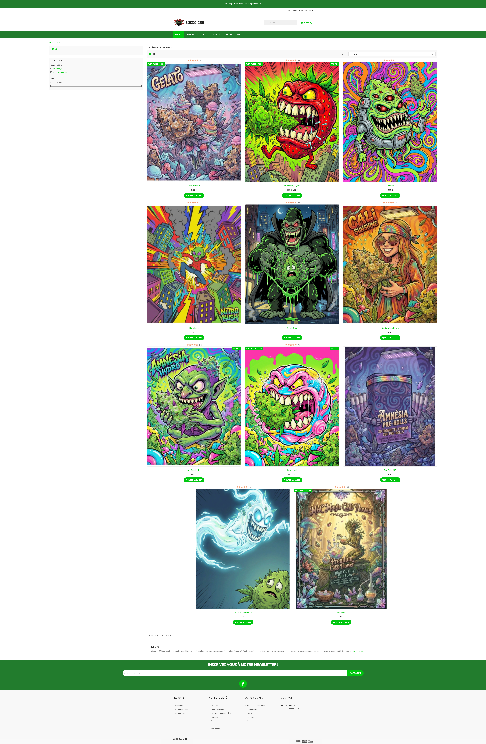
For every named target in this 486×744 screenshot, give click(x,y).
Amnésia (390, 185)
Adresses (250, 717)
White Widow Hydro (243, 612)
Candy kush (292, 470)
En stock (57, 69)
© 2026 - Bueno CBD (180, 739)
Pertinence (392, 54)
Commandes (252, 709)
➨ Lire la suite (359, 651)
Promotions (179, 705)
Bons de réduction (254, 721)
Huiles (229, 34)
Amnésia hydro (194, 470)
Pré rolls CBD (390, 470)
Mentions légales (217, 709)
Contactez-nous (306, 10)
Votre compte (254, 697)
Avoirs (249, 713)
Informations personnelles (257, 705)
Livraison (214, 705)
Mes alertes (251, 725)
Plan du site (215, 729)
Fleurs (178, 34)
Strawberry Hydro (292, 185)
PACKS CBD (216, 34)
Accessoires (243, 34)
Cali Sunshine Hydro (390, 328)
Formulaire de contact (292, 708)
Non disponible (60, 72)
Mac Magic (341, 612)
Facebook (243, 684)
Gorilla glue (292, 328)
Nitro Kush (194, 328)
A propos (214, 717)
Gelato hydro (194, 185)
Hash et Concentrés (196, 34)
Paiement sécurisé (217, 721)
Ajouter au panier (194, 195)
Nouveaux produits (182, 709)
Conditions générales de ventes (222, 713)
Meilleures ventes (181, 713)
